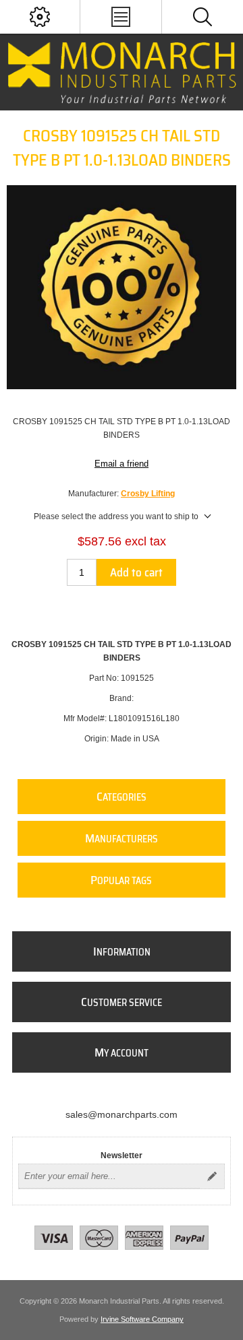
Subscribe (212, 1176)
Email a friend (121, 464)
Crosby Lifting (148, 493)
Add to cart (136, 572)
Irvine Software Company (142, 1319)
